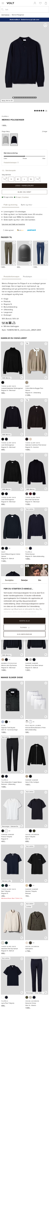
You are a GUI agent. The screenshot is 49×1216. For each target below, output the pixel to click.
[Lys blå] (2, 721)
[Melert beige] (30, 439)
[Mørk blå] (34, 659)
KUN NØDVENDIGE (24, 634)
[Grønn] (34, 830)
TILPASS (23, 627)
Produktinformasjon (10, 162)
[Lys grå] (5, 140)
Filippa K (5, 116)
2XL (37, 179)
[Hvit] (30, 721)
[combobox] (26, 9)
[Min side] (35, 3)
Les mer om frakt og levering (13, 224)
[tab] (10, 204)
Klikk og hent (24, 192)
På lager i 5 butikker (22, 197)
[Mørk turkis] (2, 885)
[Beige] (26, 382)
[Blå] (30, 830)
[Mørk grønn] (2, 830)
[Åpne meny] (3, 3)
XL (31, 179)
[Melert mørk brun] (26, 439)
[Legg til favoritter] (45, 25)
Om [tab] (39, 580)
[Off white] (26, 548)
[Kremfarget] (26, 942)
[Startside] (11, 3)
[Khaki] (2, 659)
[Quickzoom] (14, 264)
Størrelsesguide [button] (10, 170)
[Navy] (14, 140)
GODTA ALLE (24, 621)
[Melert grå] (30, 659)
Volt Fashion (5, 15)
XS (5, 179)
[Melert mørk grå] (26, 493)
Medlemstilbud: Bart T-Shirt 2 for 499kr (12, 898)
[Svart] (2, 382)
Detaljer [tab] (24, 580)
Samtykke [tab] (9, 580)
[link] (35, 3)
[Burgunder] (30, 493)
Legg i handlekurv (24, 185)
